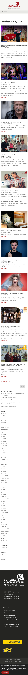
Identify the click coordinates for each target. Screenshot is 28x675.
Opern (5, 613)
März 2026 (3, 422)
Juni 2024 (3, 452)
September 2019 (5, 531)
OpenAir (9, 123)
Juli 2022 (3, 485)
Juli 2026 (3, 415)
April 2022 (3, 492)
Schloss (3, 559)
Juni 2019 (3, 538)
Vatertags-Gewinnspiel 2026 (9, 190)
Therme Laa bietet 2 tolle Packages (11, 230)
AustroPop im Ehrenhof (10, 619)
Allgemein (11, 192)
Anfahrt (9, 663)
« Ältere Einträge (5, 381)
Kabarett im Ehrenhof (10, 622)
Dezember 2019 (5, 526)
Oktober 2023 (4, 459)
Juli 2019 (3, 536)
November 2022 (5, 480)
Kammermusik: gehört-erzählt (12, 624)
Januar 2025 (4, 443)
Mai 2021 (3, 505)
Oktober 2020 (4, 512)
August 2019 (4, 533)
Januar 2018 (4, 540)
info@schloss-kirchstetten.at (11, 596)
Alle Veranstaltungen (9, 610)
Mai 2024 (3, 455)
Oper (9, 48)
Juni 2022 (3, 487)
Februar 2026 (4, 425)
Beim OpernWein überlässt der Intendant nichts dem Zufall (13, 155)
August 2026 (4, 413)
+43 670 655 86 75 (8, 594)
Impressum (17, 659)
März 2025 (3, 441)
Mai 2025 (3, 436)
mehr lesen (4, 59)
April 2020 (3, 522)
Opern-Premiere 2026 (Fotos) (9, 83)
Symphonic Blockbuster (10, 617)
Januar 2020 (4, 524)
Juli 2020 (3, 517)
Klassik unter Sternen (10, 615)
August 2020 (4, 515)
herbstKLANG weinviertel (11, 626)
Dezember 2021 (5, 496)
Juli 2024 (3, 450)
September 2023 (5, 462)
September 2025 (5, 429)
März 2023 (3, 473)
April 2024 (3, 457)
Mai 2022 (3, 489)
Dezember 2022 (5, 478)
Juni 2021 (3, 503)
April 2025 (3, 439)
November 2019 (5, 529)
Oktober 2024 (4, 445)
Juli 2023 (3, 466)
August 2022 (4, 482)
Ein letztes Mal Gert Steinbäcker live (11, 122)
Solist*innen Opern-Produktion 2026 (12, 293)
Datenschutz (19, 661)
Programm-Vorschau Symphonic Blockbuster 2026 (11, 260)
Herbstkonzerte (5, 547)
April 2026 (3, 420)
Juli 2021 (3, 501)
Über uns (9, 659)
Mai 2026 (3, 418)
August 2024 (4, 448)
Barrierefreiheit (8, 661)
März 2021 (3, 508)
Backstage (3, 557)
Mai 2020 (3, 519)
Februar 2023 (4, 475)
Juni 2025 (3, 434)
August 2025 (4, 432)
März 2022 (3, 494)
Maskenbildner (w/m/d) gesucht (10, 326)
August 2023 (4, 464)
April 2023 (3, 471)
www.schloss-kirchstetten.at (11, 598)
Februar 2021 (4, 510)
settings (16, 669)
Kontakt (16, 663)
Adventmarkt (7, 629)
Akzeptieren (5, 672)
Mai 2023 (3, 469)
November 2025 (5, 427)
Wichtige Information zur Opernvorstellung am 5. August (14, 45)
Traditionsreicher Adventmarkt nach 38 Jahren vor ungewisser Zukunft (13, 365)
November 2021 (5, 499)
